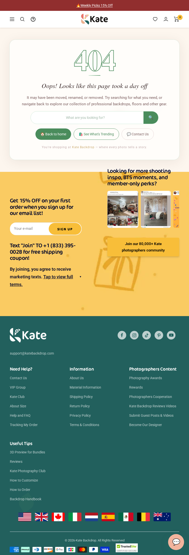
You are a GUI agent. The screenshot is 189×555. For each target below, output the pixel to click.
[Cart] (176, 19)
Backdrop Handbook (25, 499)
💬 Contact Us (138, 134)
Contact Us (18, 378)
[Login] (166, 19)
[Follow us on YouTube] (171, 335)
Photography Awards (145, 378)
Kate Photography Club (28, 471)
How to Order (20, 490)
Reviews (16, 462)
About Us (77, 378)
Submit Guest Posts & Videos (151, 415)
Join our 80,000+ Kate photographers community (143, 247)
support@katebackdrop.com (32, 353)
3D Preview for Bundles (27, 452)
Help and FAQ (20, 415)
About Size (18, 406)
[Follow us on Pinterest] (159, 335)
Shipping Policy (81, 397)
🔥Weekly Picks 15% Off (94, 5)
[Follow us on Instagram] (134, 335)
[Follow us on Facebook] (122, 335)
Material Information (85, 387)
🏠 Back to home (53, 134)
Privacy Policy (80, 415)
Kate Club (17, 397)
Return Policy (80, 406)
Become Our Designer (145, 425)
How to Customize (24, 480)
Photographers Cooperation (150, 397)
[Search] (22, 19)
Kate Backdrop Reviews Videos (152, 406)
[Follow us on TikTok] (146, 335)
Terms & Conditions (84, 425)
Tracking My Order (24, 425)
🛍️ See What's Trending (96, 134)
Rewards (136, 387)
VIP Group (18, 387)
